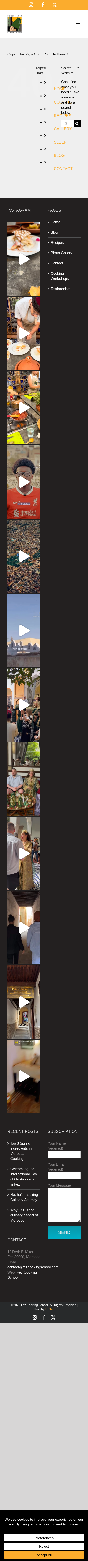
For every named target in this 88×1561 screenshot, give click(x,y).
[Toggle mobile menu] (78, 23)
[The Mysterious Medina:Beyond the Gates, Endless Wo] (23, 927)
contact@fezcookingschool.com (33, 1267)
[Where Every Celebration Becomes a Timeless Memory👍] (23, 705)
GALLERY (63, 129)
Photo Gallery (61, 253)
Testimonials (60, 289)
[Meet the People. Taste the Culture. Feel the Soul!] (23, 482)
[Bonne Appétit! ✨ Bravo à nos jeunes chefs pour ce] (23, 259)
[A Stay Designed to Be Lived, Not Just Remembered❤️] (23, 556)
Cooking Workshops (60, 276)
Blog (54, 232)
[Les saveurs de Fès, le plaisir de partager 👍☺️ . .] (23, 333)
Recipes (57, 242)
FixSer (49, 1309)
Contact (57, 263)
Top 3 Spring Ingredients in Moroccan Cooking (21, 1151)
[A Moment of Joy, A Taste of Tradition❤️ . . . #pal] (23, 407)
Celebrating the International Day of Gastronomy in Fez (23, 1176)
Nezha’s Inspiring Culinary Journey (24, 1197)
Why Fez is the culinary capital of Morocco (24, 1215)
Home (55, 222)
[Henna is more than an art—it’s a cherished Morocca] (23, 779)
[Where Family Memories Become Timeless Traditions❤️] (23, 853)
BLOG (59, 155)
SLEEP (60, 142)
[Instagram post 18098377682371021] (23, 630)
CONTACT (63, 169)
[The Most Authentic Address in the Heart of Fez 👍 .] (23, 1002)
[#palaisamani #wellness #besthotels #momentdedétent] (23, 1076)
